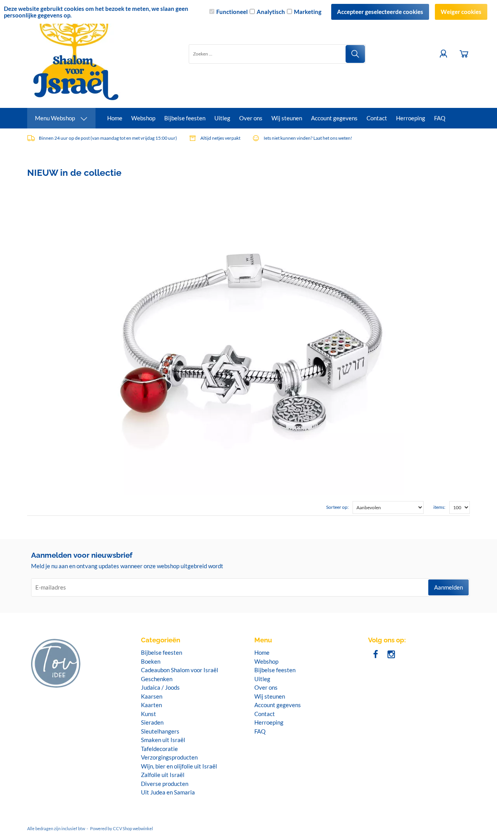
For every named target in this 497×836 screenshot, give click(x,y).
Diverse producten (164, 783)
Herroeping (410, 117)
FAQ (439, 117)
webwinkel (143, 828)
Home (114, 117)
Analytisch (271, 11)
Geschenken (156, 678)
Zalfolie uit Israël (162, 774)
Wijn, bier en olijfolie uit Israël (179, 766)
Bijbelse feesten (184, 117)
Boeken (150, 661)
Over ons (250, 117)
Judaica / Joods (160, 687)
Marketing (307, 11)
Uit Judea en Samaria (168, 792)
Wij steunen (286, 117)
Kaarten (151, 704)
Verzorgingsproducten (169, 757)
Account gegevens (334, 117)
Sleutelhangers (160, 731)
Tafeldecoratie (159, 748)
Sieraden (152, 722)
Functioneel (232, 11)
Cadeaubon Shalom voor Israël (179, 669)
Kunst (148, 713)
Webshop (143, 117)
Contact (377, 117)
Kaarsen (151, 696)
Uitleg (222, 117)
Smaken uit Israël (163, 739)
